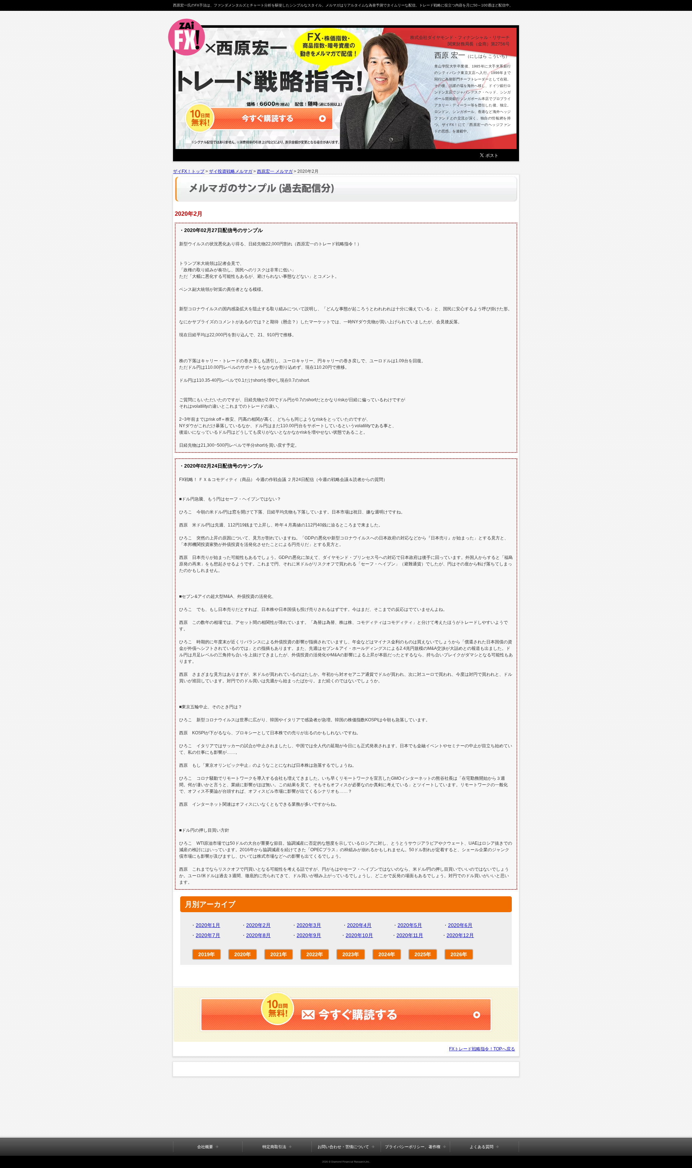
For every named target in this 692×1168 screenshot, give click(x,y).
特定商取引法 (274, 1147)
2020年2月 (258, 925)
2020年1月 (208, 925)
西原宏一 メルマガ (275, 171)
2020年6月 (460, 925)
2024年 (386, 954)
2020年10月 (359, 935)
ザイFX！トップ (188, 171)
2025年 (422, 954)
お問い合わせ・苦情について (343, 1147)
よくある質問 (481, 1147)
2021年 (278, 954)
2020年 (242, 954)
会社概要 (205, 1147)
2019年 (206, 954)
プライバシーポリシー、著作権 (412, 1147)
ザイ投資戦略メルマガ (230, 171)
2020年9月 (309, 935)
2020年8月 (258, 935)
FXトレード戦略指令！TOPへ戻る (482, 1048)
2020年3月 (309, 925)
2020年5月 (410, 925)
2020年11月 (409, 935)
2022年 (314, 954)
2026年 (459, 954)
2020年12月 (460, 935)
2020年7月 (208, 935)
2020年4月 (359, 925)
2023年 (350, 954)
